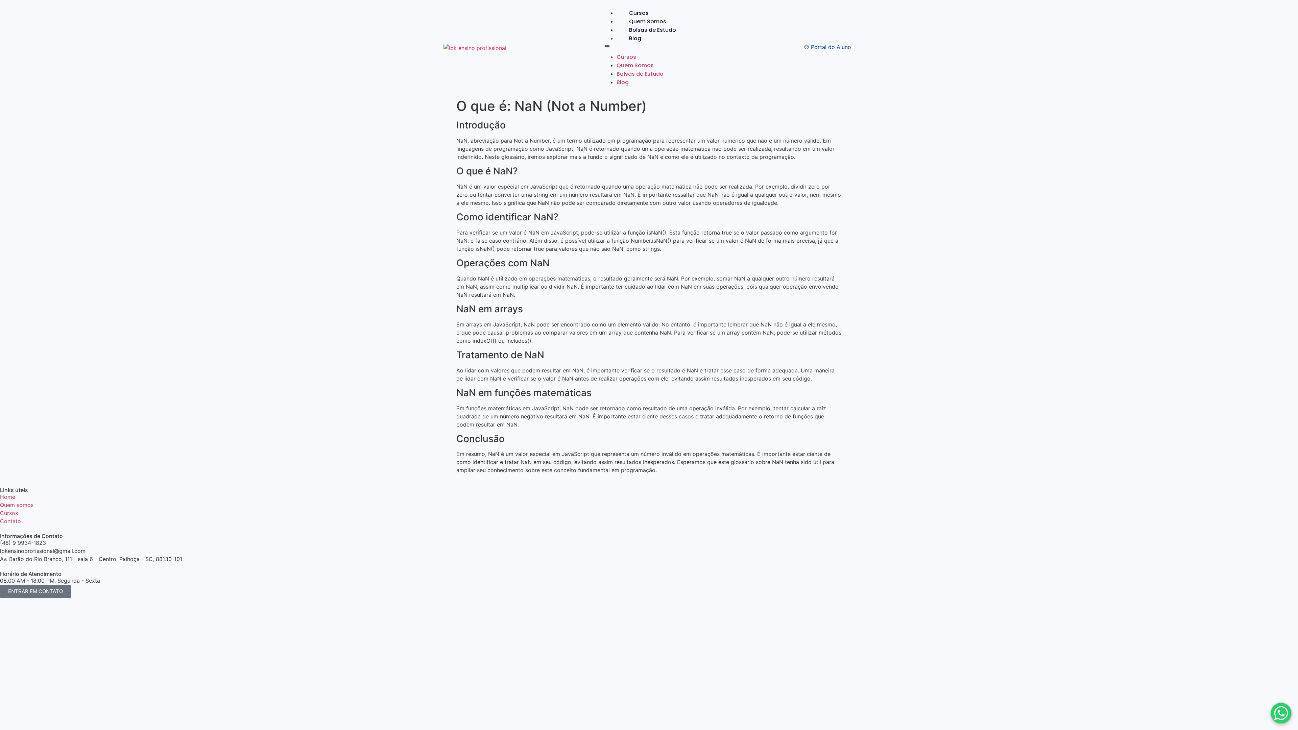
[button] (646, 48)
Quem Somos (647, 21)
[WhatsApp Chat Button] (1281, 713)
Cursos (639, 13)
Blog (635, 38)
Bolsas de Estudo (652, 30)
